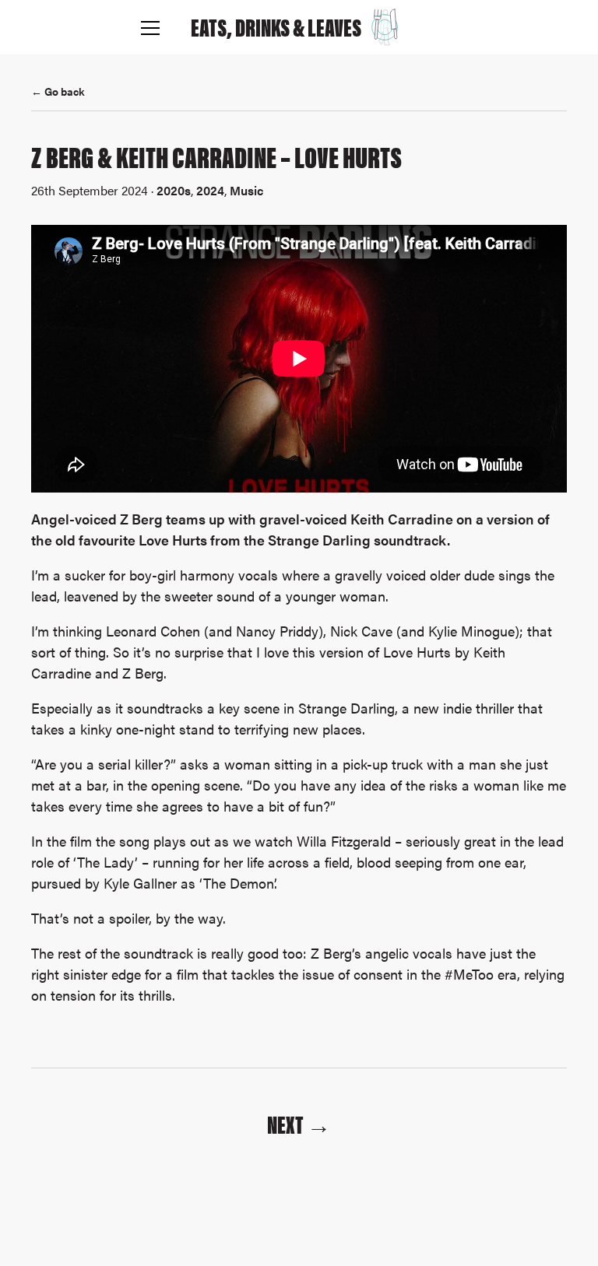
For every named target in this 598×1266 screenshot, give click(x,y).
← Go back (58, 91)
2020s (174, 190)
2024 (210, 190)
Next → (299, 1123)
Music (246, 190)
